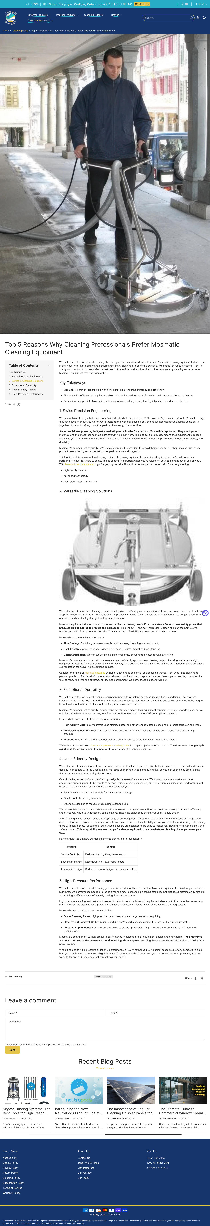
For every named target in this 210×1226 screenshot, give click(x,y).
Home (6, 30)
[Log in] (198, 18)
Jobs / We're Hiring (88, 1162)
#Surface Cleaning (103, 977)
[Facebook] (178, 4)
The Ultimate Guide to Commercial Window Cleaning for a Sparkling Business (183, 1111)
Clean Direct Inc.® (110, 1214)
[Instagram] (182, 4)
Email (113, 1012)
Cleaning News (20, 30)
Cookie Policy (10, 1162)
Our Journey (85, 1172)
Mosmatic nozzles (95, 672)
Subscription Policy (13, 1182)
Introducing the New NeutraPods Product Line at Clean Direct (78, 1111)
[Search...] (191, 18)
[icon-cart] (204, 18)
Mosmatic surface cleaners (80, 464)
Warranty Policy (11, 1192)
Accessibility (10, 1157)
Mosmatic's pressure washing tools (109, 745)
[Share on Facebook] (15, 404)
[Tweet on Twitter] (19, 404)
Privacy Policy (10, 1167)
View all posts (104, 1068)
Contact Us (142, 4)
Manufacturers (86, 1167)
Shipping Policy (11, 1177)
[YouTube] (186, 4)
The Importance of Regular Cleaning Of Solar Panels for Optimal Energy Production (130, 1111)
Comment (14, 1021)
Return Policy (10, 1172)
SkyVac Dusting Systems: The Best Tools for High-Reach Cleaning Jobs (27, 1111)
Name (12, 1012)
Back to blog (15, 976)
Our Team (83, 1177)
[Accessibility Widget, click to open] (205, 613)
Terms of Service (12, 1187)
